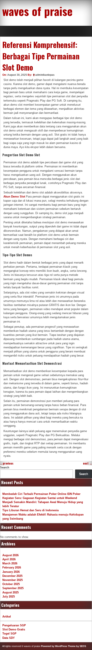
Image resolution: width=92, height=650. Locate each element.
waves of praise (37, 10)
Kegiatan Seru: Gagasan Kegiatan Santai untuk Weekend (39, 498)
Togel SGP (9, 633)
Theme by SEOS (77, 646)
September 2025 (13, 588)
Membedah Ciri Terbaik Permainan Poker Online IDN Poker (41, 494)
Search (4, 467)
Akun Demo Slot (14, 196)
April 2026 (9, 559)
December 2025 (12, 575)
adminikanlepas (45, 74)
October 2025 (11, 584)
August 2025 (10, 592)
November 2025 (12, 580)
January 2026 (11, 571)
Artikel (6, 616)
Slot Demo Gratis (13, 629)
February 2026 (11, 567)
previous (6, 463)
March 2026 (9, 563)
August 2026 (10, 555)
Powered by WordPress (54, 646)
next (87, 463)
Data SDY (8, 637)
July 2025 (8, 596)
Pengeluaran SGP (14, 625)
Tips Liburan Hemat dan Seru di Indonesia (30, 510)
